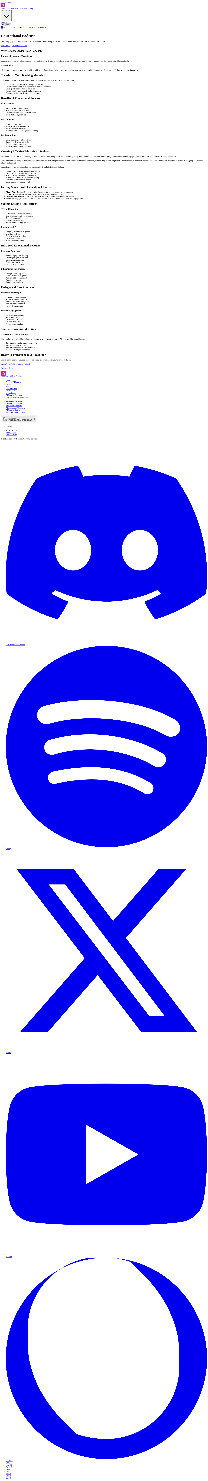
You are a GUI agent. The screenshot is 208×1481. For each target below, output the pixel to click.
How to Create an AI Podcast (17, 397)
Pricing (26, 8)
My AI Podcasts (35, 27)
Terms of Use (11, 433)
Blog (31, 8)
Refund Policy (11, 435)
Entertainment (11, 393)
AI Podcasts (6, 11)
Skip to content (6, 2)
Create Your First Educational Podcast (15, 364)
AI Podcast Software (14, 410)
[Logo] (3, 6)
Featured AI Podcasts (14, 382)
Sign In (43, 27)
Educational (10, 391)
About (8, 384)
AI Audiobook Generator (15, 408)
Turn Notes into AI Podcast (16, 412)
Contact (4, 22)
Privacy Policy (11, 430)
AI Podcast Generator (14, 395)
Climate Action (11, 389)
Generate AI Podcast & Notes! (12, 8)
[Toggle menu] (2, 29)
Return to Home (7, 368)
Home (8, 380)
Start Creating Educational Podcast (14, 46)
